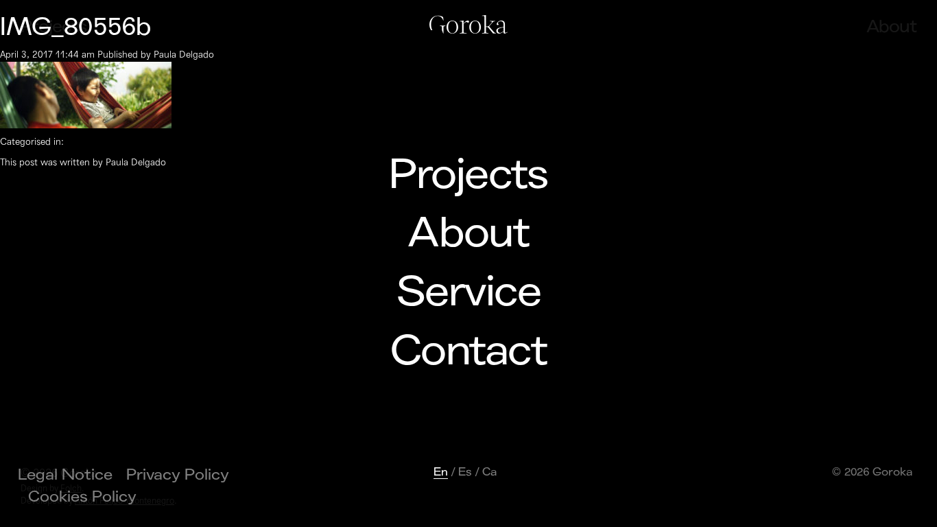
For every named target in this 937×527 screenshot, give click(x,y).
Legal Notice (65, 475)
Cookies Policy (82, 497)
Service (468, 292)
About (468, 233)
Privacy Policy (177, 475)
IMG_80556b (76, 27)
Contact (468, 351)
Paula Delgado (184, 54)
